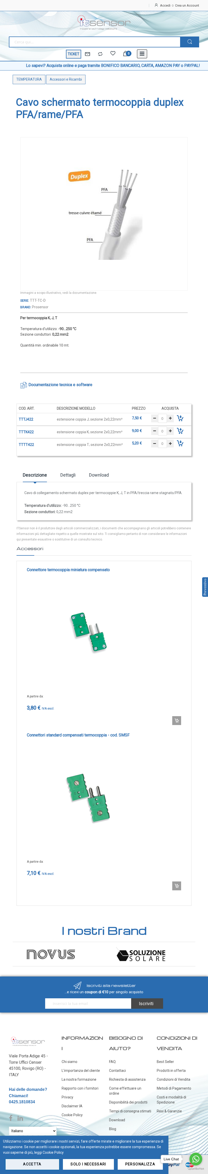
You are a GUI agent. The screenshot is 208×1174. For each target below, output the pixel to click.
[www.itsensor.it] (28, 1038)
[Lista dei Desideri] (113, 54)
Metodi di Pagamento (174, 1088)
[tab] (34, 477)
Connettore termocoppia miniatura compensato (68, 569)
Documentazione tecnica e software (60, 384)
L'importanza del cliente (81, 1071)
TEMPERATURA (29, 79)
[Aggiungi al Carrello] (176, 720)
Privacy (67, 1097)
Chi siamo (69, 1062)
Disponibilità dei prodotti (128, 1102)
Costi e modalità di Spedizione (171, 1099)
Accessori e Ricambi (66, 79)
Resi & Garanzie (169, 1111)
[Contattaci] (87, 54)
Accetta (32, 1164)
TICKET (73, 54)
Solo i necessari (88, 1164)
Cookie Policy (72, 1115)
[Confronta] (100, 54)
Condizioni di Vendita (173, 1079)
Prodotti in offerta (171, 1071)
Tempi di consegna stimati (130, 1111)
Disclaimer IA (72, 1106)
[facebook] (12, 1118)
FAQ (112, 1062)
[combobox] (94, 42)
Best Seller (165, 1062)
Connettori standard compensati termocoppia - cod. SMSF (78, 735)
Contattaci (117, 1071)
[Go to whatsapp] (195, 1159)
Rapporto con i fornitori (80, 1088)
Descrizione (35, 475)
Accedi (165, 5)
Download (99, 475)
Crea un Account (187, 5)
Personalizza (140, 1164)
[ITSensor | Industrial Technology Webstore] (104, 22)
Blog (112, 1129)
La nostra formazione (79, 1079)
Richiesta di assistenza (127, 1079)
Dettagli (68, 475)
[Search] (189, 42)
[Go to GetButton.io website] (196, 1168)
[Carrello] (125, 54)
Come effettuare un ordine (125, 1090)
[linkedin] (20, 1118)
